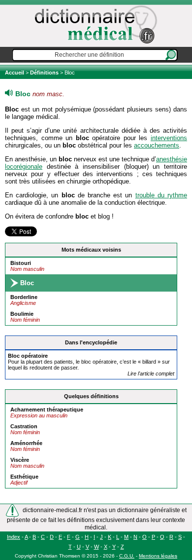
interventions (169, 138)
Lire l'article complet (151, 373)
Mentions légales (158, 556)
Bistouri (20, 263)
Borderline (23, 297)
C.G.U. (126, 556)
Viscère (19, 460)
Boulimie (21, 314)
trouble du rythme (161, 195)
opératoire (28, 356)
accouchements (156, 145)
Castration (23, 426)
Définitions (44, 72)
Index (13, 537)
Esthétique (24, 477)
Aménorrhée (26, 443)
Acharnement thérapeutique (46, 409)
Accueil (15, 72)
